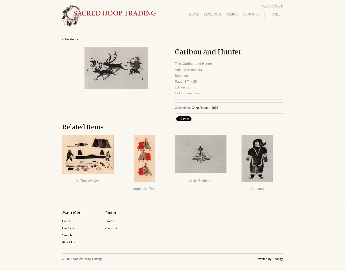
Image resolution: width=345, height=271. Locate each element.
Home (194, 14)
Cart (276, 14)
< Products (70, 39)
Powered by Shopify (269, 259)
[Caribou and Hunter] (116, 68)
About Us (251, 14)
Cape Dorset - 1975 (205, 108)
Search (232, 14)
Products (212, 14)
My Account (272, 6)
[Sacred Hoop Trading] (109, 16)
